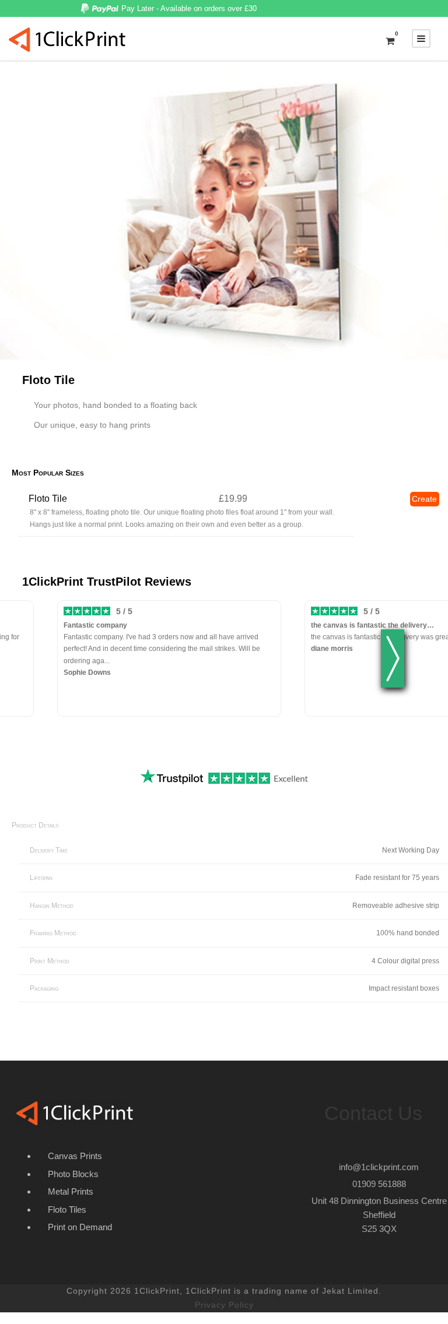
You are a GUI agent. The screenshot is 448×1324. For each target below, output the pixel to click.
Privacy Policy (224, 1304)
